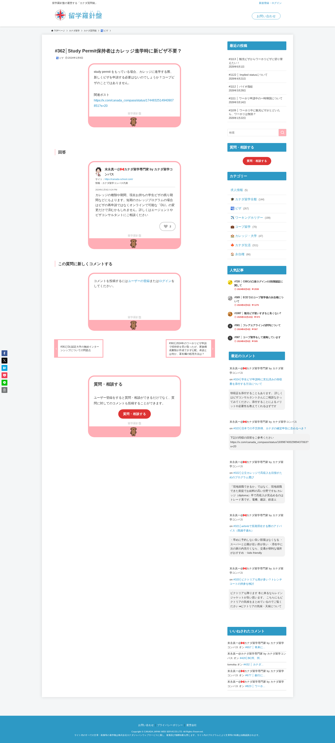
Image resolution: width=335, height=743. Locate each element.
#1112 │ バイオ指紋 (241, 88)
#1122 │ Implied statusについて (248, 76)
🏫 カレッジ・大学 (247, 235)
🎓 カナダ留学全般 (247, 199)
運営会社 (191, 725)
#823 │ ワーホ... (255, 686)
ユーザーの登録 (139, 281)
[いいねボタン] (166, 226)
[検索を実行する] (282, 132)
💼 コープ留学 (244, 226)
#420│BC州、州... (251, 658)
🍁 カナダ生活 (244, 245)
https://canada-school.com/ (119, 179)
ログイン (165, 281)
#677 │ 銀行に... (255, 675)
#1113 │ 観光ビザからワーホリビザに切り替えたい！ (256, 62)
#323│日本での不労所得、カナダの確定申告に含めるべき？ (270, 428)
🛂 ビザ (60, 58)
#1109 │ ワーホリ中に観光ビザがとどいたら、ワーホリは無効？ (254, 114)
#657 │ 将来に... (255, 647)
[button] (4, 353)
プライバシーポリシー (170, 725)
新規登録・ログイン (270, 3)
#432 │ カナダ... (253, 664)
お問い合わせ (266, 16)
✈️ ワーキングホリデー (250, 217)
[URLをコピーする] (4, 390)
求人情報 (239, 190)
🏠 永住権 (240, 254)
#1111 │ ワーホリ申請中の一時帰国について (255, 100)
